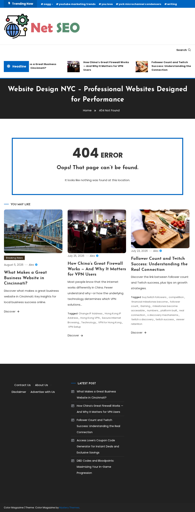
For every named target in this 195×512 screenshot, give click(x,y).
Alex (31, 265)
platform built (169, 310)
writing (172, 4)
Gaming (145, 306)
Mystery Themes (69, 507)
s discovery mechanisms (162, 315)
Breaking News (14, 257)
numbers (152, 310)
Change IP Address (90, 313)
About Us (41, 385)
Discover (10, 311)
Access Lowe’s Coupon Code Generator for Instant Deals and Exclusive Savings (98, 446)
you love (107, 4)
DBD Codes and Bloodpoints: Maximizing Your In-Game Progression (95, 467)
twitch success (165, 319)
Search (181, 50)
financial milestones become (150, 302)
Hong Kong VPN (90, 318)
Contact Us (22, 385)
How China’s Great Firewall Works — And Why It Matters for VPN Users (103, 66)
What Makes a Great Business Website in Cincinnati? (33, 66)
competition (176, 297)
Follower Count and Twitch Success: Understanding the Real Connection (159, 264)
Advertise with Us (42, 392)
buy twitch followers (154, 297)
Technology (88, 322)
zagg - (48, 4)
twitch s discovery (142, 319)
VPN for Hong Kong (109, 322)
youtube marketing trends (77, 4)
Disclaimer (19, 392)
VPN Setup (74, 327)
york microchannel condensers (140, 4)
